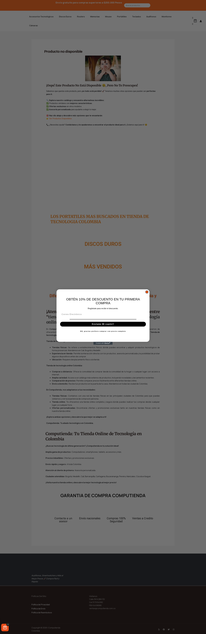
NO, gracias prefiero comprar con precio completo (103, 331)
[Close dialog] (146, 292)
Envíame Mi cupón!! (103, 324)
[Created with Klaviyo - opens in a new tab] (103, 343)
